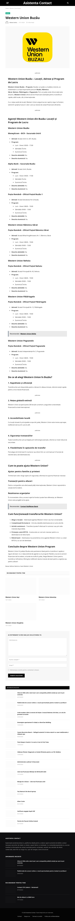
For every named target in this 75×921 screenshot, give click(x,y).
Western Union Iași (12, 597)
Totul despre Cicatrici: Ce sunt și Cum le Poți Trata (33, 742)
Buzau (7, 566)
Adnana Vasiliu (13, 22)
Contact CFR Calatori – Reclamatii (27, 887)
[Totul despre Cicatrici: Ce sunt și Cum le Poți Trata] (11, 744)
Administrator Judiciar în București (28, 762)
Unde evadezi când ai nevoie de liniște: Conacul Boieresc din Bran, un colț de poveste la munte (41, 713)
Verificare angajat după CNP (26, 811)
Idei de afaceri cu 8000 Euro (25, 897)
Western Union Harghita (14, 623)
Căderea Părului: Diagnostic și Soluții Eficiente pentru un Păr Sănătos (39, 752)
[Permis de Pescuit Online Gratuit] (11, 823)
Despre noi (27, 916)
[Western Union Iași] (20, 586)
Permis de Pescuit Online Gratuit (27, 821)
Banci (7, 13)
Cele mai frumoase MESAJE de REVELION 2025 (31, 772)
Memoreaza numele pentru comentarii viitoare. (24, 670)
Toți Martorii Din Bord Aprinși (26, 791)
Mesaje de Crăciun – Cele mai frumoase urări (31, 781)
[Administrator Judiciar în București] (11, 764)
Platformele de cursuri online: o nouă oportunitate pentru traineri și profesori (41, 703)
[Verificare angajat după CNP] (11, 813)
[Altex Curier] (11, 803)
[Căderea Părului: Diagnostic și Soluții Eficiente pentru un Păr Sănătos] (11, 754)
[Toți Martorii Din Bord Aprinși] (11, 793)
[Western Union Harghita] (20, 611)
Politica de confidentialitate (52, 916)
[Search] (68, 3)
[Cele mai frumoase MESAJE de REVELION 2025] (11, 774)
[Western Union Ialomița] (54, 586)
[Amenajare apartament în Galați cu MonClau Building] (11, 724)
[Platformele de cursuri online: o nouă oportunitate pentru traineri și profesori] (11, 705)
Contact (19, 916)
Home (7, 8)
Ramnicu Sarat (19, 566)
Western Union (28, 566)
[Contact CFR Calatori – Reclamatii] (10, 889)
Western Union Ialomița (47, 597)
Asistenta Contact (31, 912)
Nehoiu (12, 566)
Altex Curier (21, 801)
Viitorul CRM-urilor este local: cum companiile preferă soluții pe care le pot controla (40, 694)
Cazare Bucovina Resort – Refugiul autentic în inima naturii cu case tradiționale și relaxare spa (42, 733)
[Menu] (7, 3)
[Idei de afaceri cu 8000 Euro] (10, 899)
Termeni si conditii (37, 916)
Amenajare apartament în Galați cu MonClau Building (34, 722)
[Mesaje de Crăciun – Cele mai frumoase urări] (11, 784)
